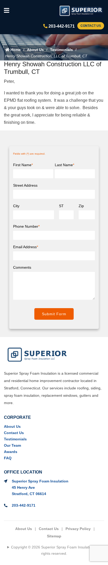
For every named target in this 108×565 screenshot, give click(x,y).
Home (15, 50)
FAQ (8, 458)
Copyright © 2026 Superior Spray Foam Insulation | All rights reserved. (56, 550)
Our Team (12, 445)
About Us (35, 50)
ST (61, 206)
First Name (23, 165)
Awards (10, 452)
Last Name (64, 165)
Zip (81, 206)
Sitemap (54, 536)
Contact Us (90, 26)
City (16, 206)
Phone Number (26, 226)
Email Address (25, 247)
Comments (22, 267)
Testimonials (61, 50)
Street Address (25, 185)
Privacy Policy (78, 529)
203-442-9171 (61, 26)
